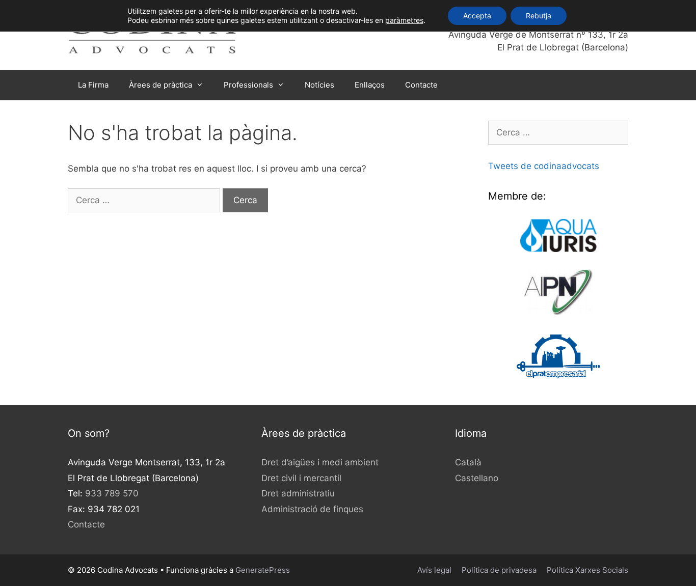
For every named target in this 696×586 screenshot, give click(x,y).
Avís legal (434, 570)
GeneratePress (262, 570)
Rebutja (538, 15)
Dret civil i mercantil (301, 478)
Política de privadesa (499, 570)
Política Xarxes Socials (587, 570)
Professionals (248, 85)
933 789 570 (112, 493)
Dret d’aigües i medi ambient (320, 462)
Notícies (319, 85)
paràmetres (404, 20)
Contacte (421, 85)
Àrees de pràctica (160, 85)
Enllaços (370, 85)
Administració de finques (312, 509)
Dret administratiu (298, 493)
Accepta (477, 15)
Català (468, 462)
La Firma (93, 85)
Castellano (476, 478)
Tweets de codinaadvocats (543, 166)
